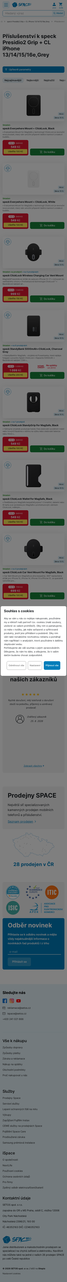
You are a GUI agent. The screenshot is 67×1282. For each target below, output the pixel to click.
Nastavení (35, 665)
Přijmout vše (52, 665)
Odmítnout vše (16, 665)
